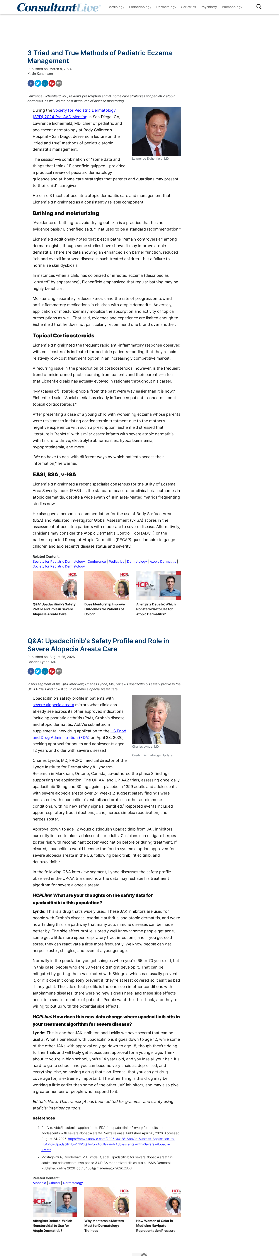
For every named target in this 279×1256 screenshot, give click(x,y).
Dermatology (166, 7)
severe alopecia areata (53, 704)
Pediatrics (116, 561)
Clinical (54, 1183)
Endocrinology (140, 7)
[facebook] (30, 83)
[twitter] (37, 83)
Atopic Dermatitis (163, 561)
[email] (58, 83)
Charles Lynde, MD (41, 662)
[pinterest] (51, 83)
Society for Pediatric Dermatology (59, 561)
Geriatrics (188, 7)
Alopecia (39, 1183)
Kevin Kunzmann (40, 74)
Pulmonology (232, 7)
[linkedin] (44, 83)
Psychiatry (209, 7)
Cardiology (115, 7)
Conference (97, 561)
